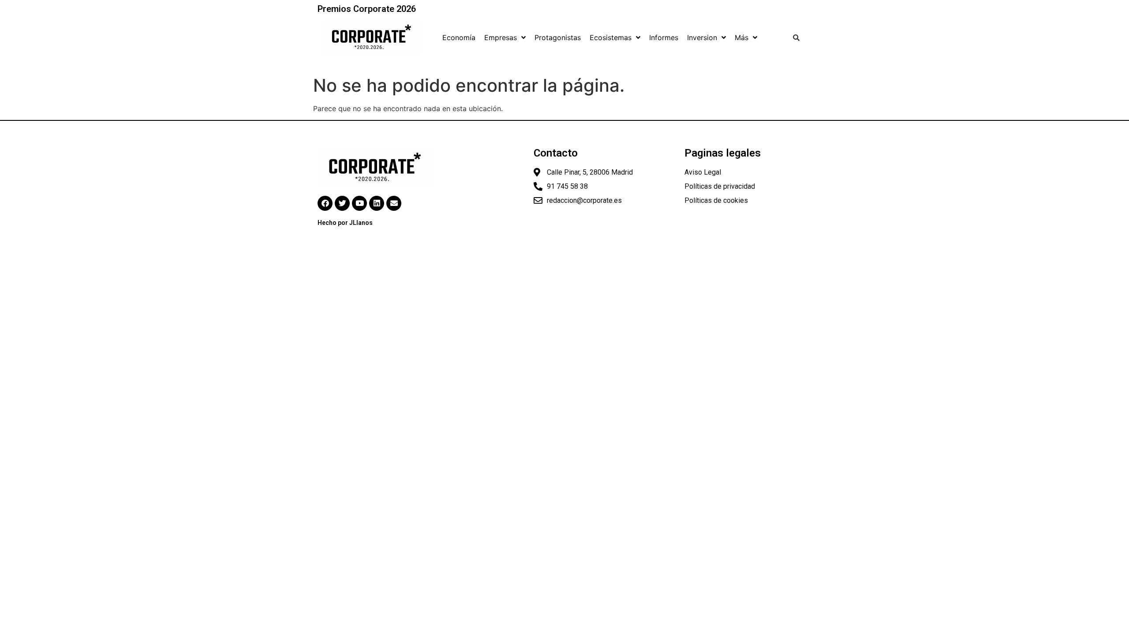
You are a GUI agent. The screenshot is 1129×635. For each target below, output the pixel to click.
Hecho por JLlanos (345, 222)
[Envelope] (393, 203)
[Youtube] (359, 203)
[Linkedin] (376, 203)
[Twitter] (342, 203)
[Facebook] (325, 203)
